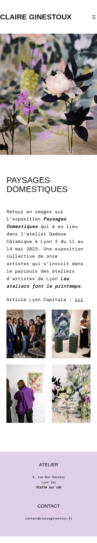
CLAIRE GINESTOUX (36, 17)
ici (79, 299)
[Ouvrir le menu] (94, 17)
